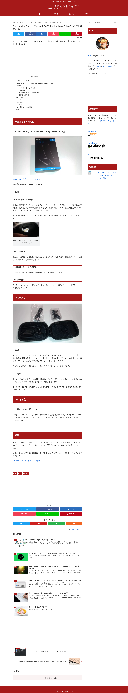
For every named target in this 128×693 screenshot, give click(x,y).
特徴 (19, 85)
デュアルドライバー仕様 (28, 88)
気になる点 (19, 104)
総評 (17, 109)
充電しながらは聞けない (26, 107)
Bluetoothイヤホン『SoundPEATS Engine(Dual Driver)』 (36, 83)
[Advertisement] (47, 60)
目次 (32, 77)
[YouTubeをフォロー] (38, 523)
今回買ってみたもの (22, 80)
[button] (115, 22)
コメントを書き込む (47, 678)
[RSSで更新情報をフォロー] (74, 523)
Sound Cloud (107, 66)
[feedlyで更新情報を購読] (56, 523)
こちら (101, 73)
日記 (21, 473)
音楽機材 (26, 473)
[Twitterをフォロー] (21, 523)
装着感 (20, 102)
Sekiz (90, 56)
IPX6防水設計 (24, 95)
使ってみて (19, 97)
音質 (19, 100)
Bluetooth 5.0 (24, 90)
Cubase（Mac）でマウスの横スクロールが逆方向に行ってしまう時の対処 (105, 175)
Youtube (98, 66)
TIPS (16, 473)
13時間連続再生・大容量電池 (29, 92)
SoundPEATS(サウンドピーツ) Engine (26, 179)
